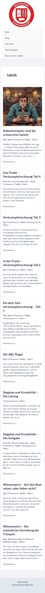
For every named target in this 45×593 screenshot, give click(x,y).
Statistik (6, 542)
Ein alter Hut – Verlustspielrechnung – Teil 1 (21, 306)
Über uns (9, 44)
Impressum (22, 582)
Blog (7, 38)
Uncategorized (33, 222)
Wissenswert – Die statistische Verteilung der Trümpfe (21, 530)
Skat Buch (12, 539)
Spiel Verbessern (15, 139)
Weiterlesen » (9, 161)
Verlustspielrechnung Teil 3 (21, 217)
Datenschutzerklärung (22, 584)
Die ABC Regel (13, 354)
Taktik (27, 139)
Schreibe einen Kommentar (15, 181)
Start (7, 32)
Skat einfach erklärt (14, 55)
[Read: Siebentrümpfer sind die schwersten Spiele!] (22, 106)
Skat (5, 139)
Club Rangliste (11, 50)
